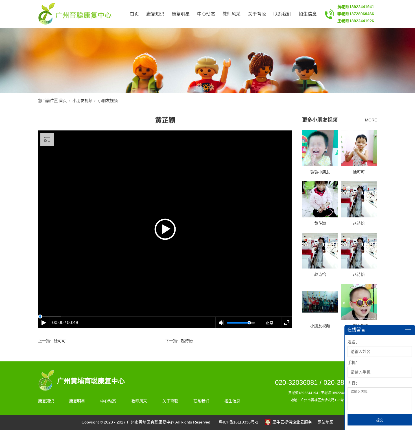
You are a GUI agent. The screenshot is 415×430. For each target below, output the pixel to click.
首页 (134, 14)
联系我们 (282, 14)
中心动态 (206, 14)
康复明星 (181, 14)
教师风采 (231, 14)
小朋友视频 (82, 100)
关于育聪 (257, 14)
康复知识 (155, 14)
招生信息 (308, 14)
